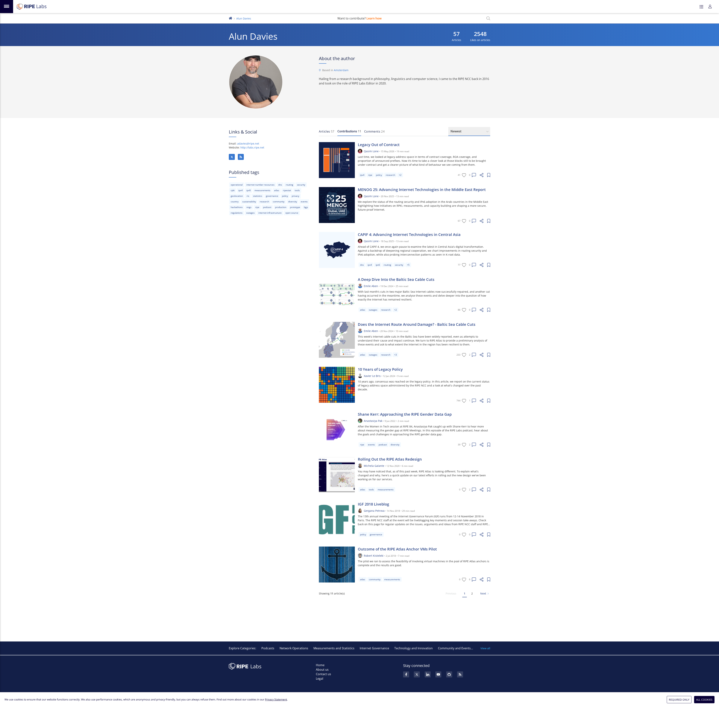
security (301, 184)
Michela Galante (374, 466)
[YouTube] (438, 674)
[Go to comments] (474, 175)
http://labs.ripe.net (252, 147)
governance (272, 196)
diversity (292, 201)
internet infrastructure (270, 212)
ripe (257, 207)
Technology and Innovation (413, 648)
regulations (236, 212)
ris (248, 196)
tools (297, 190)
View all (485, 648)
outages (250, 212)
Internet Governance (374, 648)
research (264, 201)
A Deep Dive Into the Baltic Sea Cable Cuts (396, 279)
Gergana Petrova (374, 510)
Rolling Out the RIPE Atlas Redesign (390, 459)
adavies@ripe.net (248, 143)
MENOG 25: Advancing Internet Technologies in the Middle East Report (422, 189)
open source (291, 212)
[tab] (326, 131)
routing (289, 184)
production (280, 207)
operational (237, 184)
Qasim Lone (371, 151)
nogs (248, 207)
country (235, 201)
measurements (262, 190)
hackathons (237, 207)
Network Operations (294, 648)
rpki (233, 190)
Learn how (374, 18)
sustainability (249, 201)
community (278, 201)
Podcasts (267, 648)
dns (280, 184)
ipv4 (240, 190)
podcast (267, 207)
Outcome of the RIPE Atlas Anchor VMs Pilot (397, 549)
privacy (295, 196)
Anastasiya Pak (373, 421)
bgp (306, 207)
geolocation (237, 196)
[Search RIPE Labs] (488, 18)
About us (322, 669)
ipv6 (248, 190)
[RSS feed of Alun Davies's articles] (241, 157)
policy (285, 196)
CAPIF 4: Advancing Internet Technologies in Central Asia (409, 234)
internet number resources (260, 184)
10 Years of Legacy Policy (380, 369)
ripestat (287, 190)
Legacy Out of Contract (379, 144)
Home (320, 665)
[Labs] (230, 17)
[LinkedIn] (428, 674)
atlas (276, 190)
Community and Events (454, 648)
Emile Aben (371, 286)
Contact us (323, 674)
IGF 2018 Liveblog (373, 504)
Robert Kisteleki (373, 555)
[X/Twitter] (232, 157)
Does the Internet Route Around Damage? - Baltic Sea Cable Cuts (416, 324)
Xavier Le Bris (372, 376)
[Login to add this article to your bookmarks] (488, 175)
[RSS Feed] (460, 674)
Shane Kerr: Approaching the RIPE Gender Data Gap (405, 414)
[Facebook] (406, 674)
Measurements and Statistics (333, 648)
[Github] (449, 674)
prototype (295, 207)
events (304, 201)
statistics (257, 196)
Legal (319, 678)
